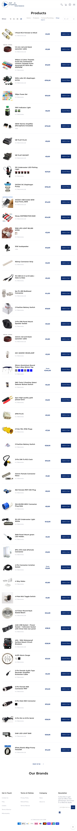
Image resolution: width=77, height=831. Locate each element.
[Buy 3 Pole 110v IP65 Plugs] (7, 430)
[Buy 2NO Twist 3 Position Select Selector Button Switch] (7, 384)
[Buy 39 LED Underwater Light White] (7, 521)
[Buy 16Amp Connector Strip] (7, 263)
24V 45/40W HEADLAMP (24, 353)
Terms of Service (6, 809)
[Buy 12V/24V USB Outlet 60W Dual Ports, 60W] (7, 202)
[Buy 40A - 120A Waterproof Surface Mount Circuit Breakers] (7, 643)
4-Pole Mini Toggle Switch (25, 596)
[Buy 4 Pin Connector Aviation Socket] (7, 567)
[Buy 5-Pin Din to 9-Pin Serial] (7, 719)
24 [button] (14, 19)
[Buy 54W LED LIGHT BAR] (7, 734)
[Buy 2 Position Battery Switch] (7, 308)
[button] (62, 4)
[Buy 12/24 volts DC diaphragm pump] (7, 80)
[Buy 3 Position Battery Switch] (7, 445)
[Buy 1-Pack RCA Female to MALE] (7, 34)
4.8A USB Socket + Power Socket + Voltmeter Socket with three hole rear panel (25, 627)
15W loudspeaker (22, 246)
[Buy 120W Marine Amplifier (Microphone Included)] (7, 126)
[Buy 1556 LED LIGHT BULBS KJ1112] (7, 232)
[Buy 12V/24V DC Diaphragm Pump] (7, 187)
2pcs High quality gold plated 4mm (24, 399)
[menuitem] (62, 4)
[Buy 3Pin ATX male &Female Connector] (7, 552)
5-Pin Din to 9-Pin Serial (24, 718)
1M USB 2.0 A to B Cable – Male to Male (25, 277)
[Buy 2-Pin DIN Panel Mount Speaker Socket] (7, 324)
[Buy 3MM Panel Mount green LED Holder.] (7, 537)
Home (29, 18)
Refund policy (6, 813)
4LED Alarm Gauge (22, 655)
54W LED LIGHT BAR (23, 733)
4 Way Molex (20, 581)
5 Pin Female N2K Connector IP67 (22, 688)
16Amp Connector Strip (24, 262)
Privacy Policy (25, 798)
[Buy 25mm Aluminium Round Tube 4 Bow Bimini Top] (7, 369)
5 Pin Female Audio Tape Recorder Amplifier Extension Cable (25, 672)
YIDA (16, 128)
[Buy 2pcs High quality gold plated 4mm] (7, 400)
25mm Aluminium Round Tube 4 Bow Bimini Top (25, 366)
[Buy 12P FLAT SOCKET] (7, 156)
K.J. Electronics (19, 70)
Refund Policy (25, 801)
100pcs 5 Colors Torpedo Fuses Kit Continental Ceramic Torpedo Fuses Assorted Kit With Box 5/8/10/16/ (24, 63)
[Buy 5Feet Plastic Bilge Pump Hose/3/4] (7, 750)
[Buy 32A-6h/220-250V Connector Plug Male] (7, 506)
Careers (4, 805)
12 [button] (10, 19)
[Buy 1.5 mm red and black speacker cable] (7, 49)
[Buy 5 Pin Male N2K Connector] (7, 704)
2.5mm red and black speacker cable (23, 338)
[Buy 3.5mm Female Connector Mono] (7, 476)
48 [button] (21, 19)
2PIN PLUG (19, 414)
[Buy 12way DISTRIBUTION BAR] (7, 217)
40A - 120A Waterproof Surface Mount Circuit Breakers (24, 642)
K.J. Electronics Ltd (20, 35)
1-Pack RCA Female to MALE (26, 33)
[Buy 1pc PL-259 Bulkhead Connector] (7, 293)
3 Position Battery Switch (25, 444)
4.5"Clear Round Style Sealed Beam (23, 612)
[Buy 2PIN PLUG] (7, 415)
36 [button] (17, 19)
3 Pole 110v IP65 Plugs (23, 429)
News (41, 798)
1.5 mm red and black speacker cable (23, 48)
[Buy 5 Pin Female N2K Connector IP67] (7, 689)
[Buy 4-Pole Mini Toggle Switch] (7, 597)
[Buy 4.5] (7, 613)
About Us (42, 801)
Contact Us (5, 798)
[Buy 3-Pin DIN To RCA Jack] (7, 461)
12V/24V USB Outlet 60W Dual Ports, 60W (24, 201)
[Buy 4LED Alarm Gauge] (7, 658)
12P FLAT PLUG (21, 140)
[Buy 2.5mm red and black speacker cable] (7, 339)
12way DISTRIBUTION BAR (25, 216)
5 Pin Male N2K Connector (25, 701)
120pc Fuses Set (21, 94)
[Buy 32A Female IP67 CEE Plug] (7, 491)
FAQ (3, 801)
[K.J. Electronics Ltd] (13, 4)
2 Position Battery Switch (25, 307)
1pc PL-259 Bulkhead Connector (23, 292)
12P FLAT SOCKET (22, 155)
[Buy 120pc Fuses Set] (7, 95)
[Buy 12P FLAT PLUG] (7, 141)
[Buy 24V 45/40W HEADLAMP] (7, 354)
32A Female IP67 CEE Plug (25, 490)
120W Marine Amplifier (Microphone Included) (24, 125)
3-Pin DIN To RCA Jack (24, 459)
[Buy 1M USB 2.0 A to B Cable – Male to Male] (7, 278)
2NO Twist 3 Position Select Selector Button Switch (26, 383)
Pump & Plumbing (47, 18)
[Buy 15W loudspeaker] (7, 247)
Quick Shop (66, 80)
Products (36, 18)
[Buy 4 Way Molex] (7, 582)
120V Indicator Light (23, 107)
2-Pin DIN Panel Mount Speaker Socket (24, 322)
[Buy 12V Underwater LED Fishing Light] (7, 171)
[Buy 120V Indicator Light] (7, 110)
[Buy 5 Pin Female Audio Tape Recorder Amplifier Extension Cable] (7, 674)
